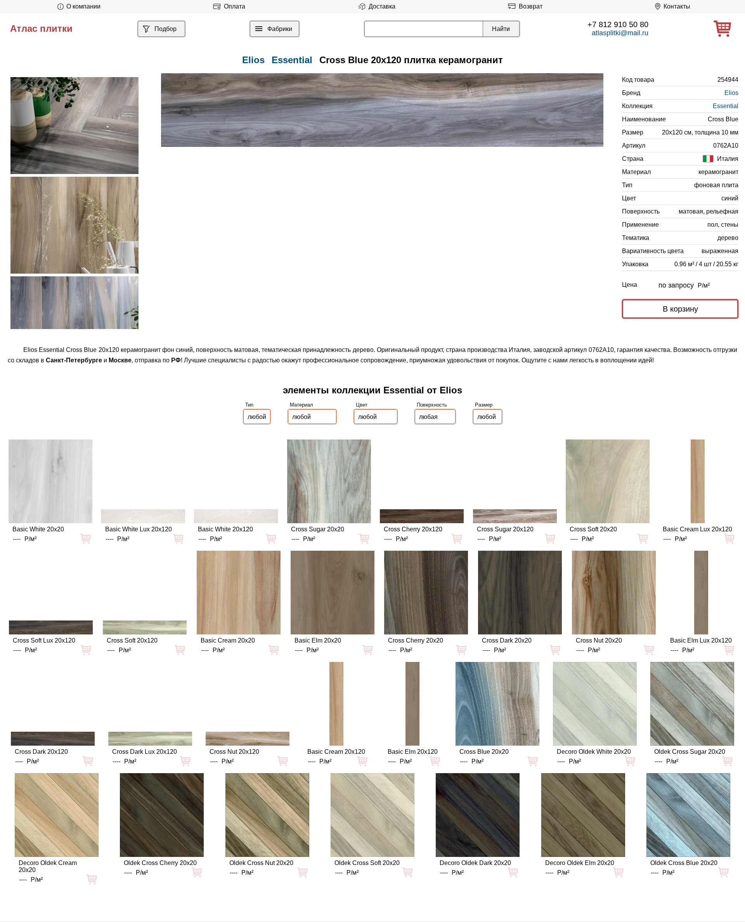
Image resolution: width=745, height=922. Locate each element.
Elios (731, 93)
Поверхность (432, 405)
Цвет (361, 405)
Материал (301, 405)
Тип (249, 405)
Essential (292, 60)
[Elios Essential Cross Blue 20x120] (382, 110)
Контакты (677, 6)
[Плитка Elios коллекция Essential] (74, 125)
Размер (483, 405)
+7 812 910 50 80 (617, 24)
